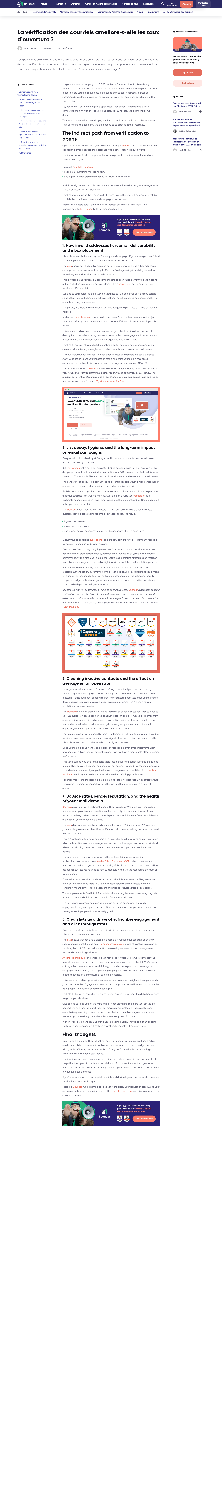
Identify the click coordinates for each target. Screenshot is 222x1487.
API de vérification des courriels (178, 12)
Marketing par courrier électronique (76, 12)
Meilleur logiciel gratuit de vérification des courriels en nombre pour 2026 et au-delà (187, 141)
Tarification (60, 4)
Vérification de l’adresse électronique (115, 12)
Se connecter (172, 4)
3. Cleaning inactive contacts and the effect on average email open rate (32, 124)
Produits (44, 4)
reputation (139, 495)
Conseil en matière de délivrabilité (101, 4)
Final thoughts (24, 153)
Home (18, 12)
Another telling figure (73, 957)
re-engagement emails (112, 944)
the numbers (73, 467)
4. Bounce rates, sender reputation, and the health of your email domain (33, 134)
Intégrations (153, 12)
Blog (25, 12)
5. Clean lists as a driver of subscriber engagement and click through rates (32, 145)
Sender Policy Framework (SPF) (113, 861)
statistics (72, 509)
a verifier (126, 145)
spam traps (124, 284)
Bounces (67, 807)
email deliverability (83, 167)
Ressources (148, 4)
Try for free (187, 72)
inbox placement (82, 317)
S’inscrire (186, 4)
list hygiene (86, 208)
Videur (140, 12)
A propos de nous (130, 4)
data (69, 265)
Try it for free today (122, 1091)
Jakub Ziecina (29, 48)
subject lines (96, 539)
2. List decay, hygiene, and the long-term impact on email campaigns (31, 113)
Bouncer (77, 1086)
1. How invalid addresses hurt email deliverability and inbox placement (31, 103)
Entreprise (75, 4)
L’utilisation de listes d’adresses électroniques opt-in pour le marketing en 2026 (187, 122)
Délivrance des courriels (44, 12)
